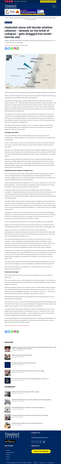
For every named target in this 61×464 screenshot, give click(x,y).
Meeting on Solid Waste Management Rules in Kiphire (25, 392)
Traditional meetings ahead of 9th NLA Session (24, 363)
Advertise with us (10, 452)
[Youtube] (12, 1)
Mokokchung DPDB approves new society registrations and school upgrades (31, 399)
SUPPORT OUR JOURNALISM (48, 1)
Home (7, 18)
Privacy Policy (51, 462)
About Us (35, 462)
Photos (8, 457)
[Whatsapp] (12, 48)
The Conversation (10, 45)
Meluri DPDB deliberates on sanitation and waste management (28, 407)
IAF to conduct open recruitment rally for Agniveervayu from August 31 (30, 378)
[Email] (17, 48)
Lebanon (27, 325)
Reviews (8, 454)
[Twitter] (10, 1)
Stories (8, 450)
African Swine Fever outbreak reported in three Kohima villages (28, 371)
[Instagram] (8, 1)
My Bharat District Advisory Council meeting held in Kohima (27, 423)
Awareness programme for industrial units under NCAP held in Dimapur (30, 415)
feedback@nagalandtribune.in (39, 437)
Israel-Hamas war (12, 325)
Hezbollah (21, 325)
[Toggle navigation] (54, 6)
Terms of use (43, 462)
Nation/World (8, 22)
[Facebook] (5, 1)
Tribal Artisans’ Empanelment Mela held (22, 355)
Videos (8, 459)
